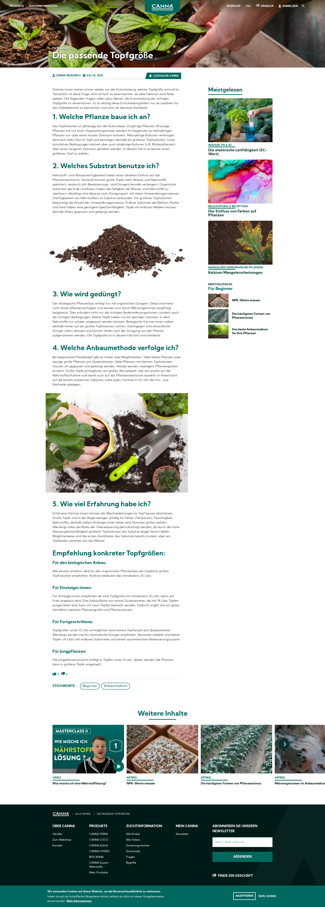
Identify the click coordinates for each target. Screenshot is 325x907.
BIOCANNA (96, 857)
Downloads (133, 851)
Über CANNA (63, 826)
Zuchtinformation (43, 6)
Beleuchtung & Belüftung (228, 206)
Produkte (16, 6)
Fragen (130, 857)
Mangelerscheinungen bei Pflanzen (235, 267)
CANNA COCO (98, 840)
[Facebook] (7, 30)
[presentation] (283, 744)
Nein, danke (267, 896)
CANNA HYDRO (99, 851)
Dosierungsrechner (138, 845)
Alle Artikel (133, 834)
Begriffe (131, 863)
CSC (248, 6)
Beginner (90, 686)
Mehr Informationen (79, 901)
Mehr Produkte (98, 872)
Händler (267, 6)
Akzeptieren (244, 896)
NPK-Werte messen (246, 300)
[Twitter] (7, 39)
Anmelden (290, 6)
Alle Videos (133, 840)
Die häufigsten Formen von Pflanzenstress (231, 783)
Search (303, 6)
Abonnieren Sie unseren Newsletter (234, 829)
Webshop (234, 6)
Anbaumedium (115, 686)
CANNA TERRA (98, 834)
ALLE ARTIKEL (83, 814)
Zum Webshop (61, 840)
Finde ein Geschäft (235, 876)
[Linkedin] (7, 49)
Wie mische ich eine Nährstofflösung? (79, 783)
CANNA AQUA (98, 845)
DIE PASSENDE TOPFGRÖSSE (113, 814)
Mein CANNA (187, 826)
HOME (60, 814)
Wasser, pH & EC (220, 145)
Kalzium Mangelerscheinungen (235, 273)
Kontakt (57, 845)
